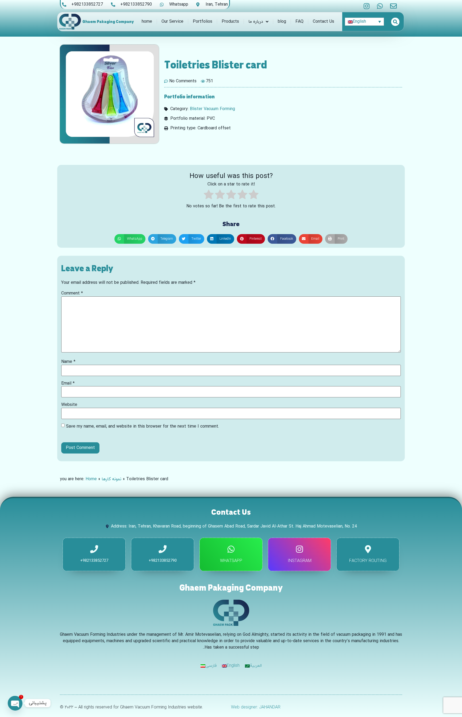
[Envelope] (393, 6)
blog (282, 22)
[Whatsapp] (380, 6)
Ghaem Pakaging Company (108, 21)
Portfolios (202, 22)
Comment (72, 293)
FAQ (299, 22)
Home (91, 479)
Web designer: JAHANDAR (255, 707)
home (147, 22)
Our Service (172, 22)
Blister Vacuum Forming (212, 109)
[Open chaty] (15, 703)
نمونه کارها (111, 479)
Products (230, 22)
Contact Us (323, 22)
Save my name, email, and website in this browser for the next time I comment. (142, 426)
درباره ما (255, 22)
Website (69, 405)
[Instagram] (366, 6)
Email (68, 383)
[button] (129, 239)
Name (68, 362)
